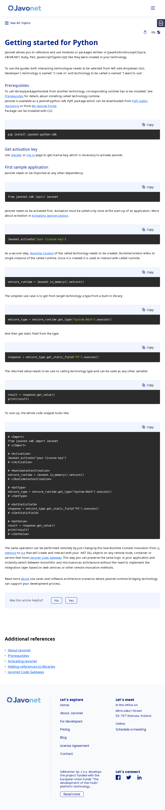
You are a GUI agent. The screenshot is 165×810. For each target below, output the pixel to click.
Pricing (65, 729)
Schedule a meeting (131, 729)
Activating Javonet (22, 661)
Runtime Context (42, 253)
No (57, 600)
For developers (71, 721)
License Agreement (74, 746)
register (16, 155)
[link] (24, 8)
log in (31, 155)
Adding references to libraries (31, 666)
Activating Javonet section (50, 215)
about (25, 579)
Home (64, 705)
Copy (150, 125)
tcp (23, 553)
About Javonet (19, 650)
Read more (72, 794)
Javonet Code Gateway (45, 558)
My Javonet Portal (44, 106)
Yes (71, 600)
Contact (66, 754)
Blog (63, 737)
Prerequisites (14, 96)
